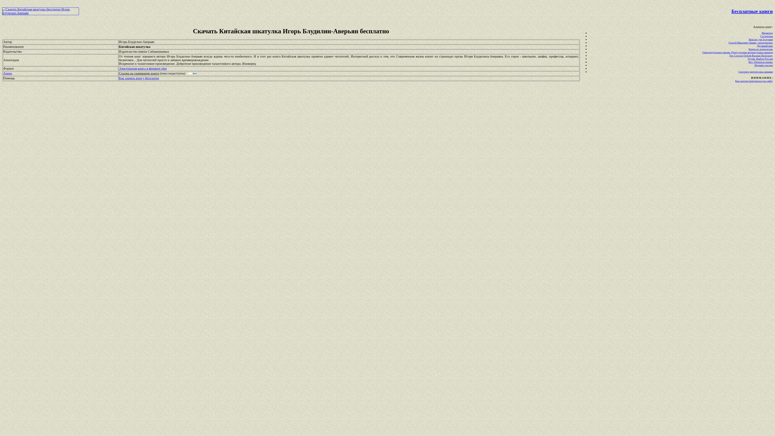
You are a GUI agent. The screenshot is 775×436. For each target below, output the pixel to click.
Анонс (7, 73)
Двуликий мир (765, 45)
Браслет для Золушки (761, 39)
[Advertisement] (329, 11)
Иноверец (767, 33)
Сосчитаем (766, 36)
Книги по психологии (761, 49)
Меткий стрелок (763, 65)
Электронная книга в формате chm (143, 68)
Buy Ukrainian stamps (761, 62)
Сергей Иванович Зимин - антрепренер (751, 42)
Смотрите (744, 71)
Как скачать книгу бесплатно (139, 78)
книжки (768, 71)
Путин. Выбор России (760, 58)
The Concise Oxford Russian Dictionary (751, 55)
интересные (757, 71)
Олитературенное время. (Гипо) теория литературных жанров (737, 52)
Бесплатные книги (752, 11)
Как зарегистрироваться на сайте (754, 81)
